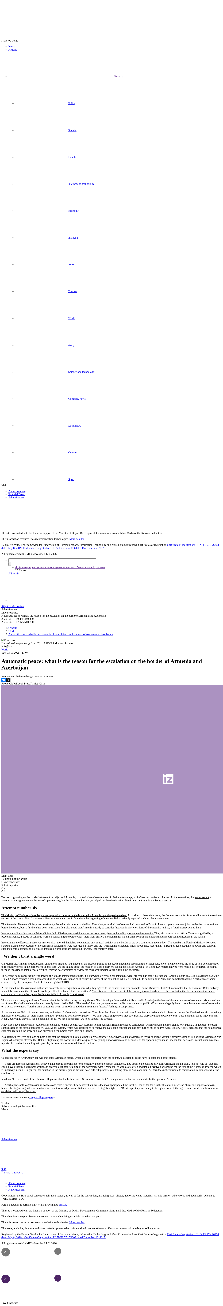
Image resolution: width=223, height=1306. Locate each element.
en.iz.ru (63, 1204)
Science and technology (81, 371)
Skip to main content (12, 606)
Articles (12, 49)
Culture (72, 452)
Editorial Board (16, 494)
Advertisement (16, 497)
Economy (73, 210)
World (71, 318)
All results (14, 573)
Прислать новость (12, 1172)
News (11, 46)
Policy (71, 103)
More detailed (76, 538)
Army (71, 345)
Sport (71, 479)
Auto (71, 264)
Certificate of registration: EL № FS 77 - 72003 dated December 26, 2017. (64, 548)
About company (17, 491)
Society (72, 130)
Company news (77, 398)
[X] (8, 680)
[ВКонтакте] (3, 680)
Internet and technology (81, 183)
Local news (74, 425)
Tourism (72, 291)
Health (72, 157)
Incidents (73, 237)
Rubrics (118, 76)
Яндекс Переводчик (41, 1097)
